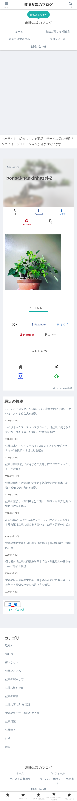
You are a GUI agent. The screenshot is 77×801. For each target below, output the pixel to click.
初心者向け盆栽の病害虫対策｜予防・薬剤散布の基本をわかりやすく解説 (38, 564)
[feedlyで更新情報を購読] (56, 376)
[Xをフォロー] (56, 367)
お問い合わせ (38, 789)
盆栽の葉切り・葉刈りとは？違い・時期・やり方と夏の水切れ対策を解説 (38, 503)
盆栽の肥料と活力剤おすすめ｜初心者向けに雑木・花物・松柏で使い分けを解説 (36, 485)
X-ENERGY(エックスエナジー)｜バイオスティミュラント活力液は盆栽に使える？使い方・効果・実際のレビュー (38, 524)
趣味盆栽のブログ (38, 5)
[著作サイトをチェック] (20, 367)
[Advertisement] (38, 91)
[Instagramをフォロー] (20, 376)
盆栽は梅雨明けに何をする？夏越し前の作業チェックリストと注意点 (38, 466)
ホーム (20, 773)
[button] (50, 222)
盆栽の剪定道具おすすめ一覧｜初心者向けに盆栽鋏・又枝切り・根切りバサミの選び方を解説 (38, 582)
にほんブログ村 (14, 609)
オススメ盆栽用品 (20, 778)
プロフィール (57, 773)
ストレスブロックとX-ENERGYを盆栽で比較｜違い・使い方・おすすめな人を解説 (38, 411)
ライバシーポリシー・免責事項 (57, 781)
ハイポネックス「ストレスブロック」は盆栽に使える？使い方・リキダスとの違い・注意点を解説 (38, 429)
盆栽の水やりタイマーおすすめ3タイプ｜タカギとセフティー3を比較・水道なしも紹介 (37, 448)
